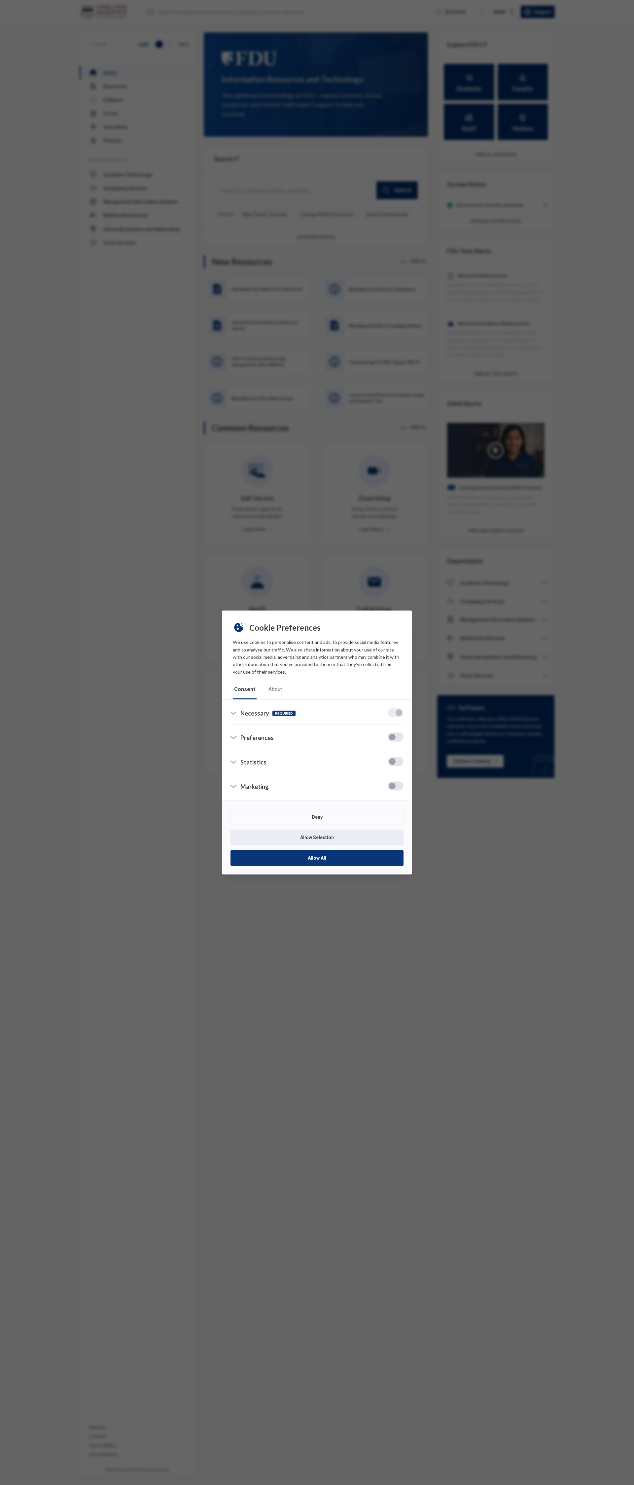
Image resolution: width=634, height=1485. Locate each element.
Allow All (317, 858)
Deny (317, 817)
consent (244, 689)
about (275, 689)
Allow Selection (317, 837)
